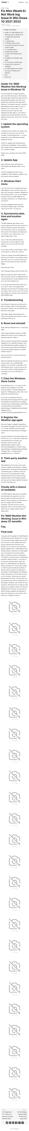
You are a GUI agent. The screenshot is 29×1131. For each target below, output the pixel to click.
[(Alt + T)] (8, 2)
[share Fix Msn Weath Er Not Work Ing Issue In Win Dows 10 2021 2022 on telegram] (22, 1123)
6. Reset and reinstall (11, 51)
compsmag (16, 1128)
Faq (6, 75)
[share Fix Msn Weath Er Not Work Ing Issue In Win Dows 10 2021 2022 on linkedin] (10, 1123)
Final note (8, 77)
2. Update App (9, 41)
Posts (7, 8)
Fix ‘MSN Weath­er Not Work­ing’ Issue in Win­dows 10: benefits (14, 71)
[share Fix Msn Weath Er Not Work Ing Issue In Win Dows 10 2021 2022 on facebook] (16, 1123)
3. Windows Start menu (12, 43)
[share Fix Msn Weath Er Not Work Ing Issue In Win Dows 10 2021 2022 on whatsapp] (19, 1123)
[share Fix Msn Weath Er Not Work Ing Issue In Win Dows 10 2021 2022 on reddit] (13, 1123)
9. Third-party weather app (13, 62)
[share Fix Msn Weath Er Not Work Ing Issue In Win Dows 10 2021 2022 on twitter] (7, 1123)
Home (4, 2)
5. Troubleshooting (11, 49)
